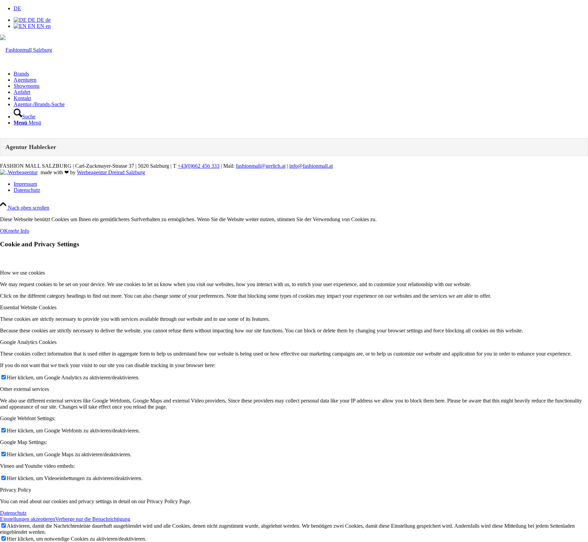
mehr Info (18, 231)
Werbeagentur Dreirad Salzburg (111, 172)
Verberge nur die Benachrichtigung (92, 519)
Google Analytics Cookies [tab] (28, 342)
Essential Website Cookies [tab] (28, 307)
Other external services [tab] (24, 389)
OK (4, 231)
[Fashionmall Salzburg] (26, 50)
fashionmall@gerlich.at (260, 166)
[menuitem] (301, 74)
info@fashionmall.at (311, 166)
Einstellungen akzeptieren (27, 519)
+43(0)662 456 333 (198, 166)
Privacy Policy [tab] (15, 490)
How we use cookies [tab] (22, 273)
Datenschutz (13, 513)
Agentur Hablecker (30, 147)
